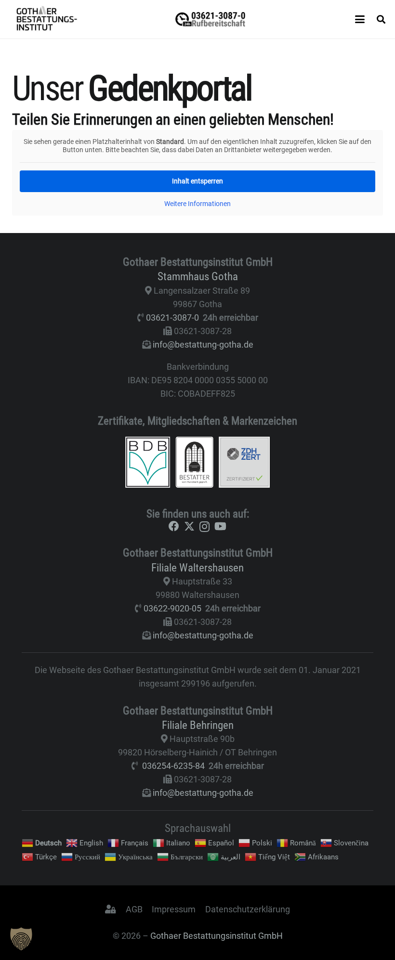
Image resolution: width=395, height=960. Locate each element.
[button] (360, 19)
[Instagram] (204, 526)
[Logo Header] (47, 19)
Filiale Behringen (198, 725)
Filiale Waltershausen (197, 567)
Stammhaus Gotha (198, 276)
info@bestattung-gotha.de (203, 344)
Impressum (174, 909)
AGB (134, 909)
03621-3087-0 (172, 317)
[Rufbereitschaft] (210, 19)
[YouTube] (220, 526)
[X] (189, 526)
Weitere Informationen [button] (197, 204)
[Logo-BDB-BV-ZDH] (197, 462)
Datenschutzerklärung (247, 909)
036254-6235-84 (173, 766)
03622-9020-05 (172, 608)
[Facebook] (174, 526)
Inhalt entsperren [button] (197, 181)
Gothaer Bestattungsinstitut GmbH (216, 936)
